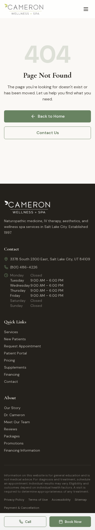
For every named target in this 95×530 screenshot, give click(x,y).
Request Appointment (22, 346)
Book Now (73, 521)
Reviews (10, 429)
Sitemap (81, 500)
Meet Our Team (17, 422)
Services (11, 332)
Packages (12, 436)
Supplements (15, 367)
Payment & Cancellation (21, 508)
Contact (11, 381)
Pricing (9, 360)
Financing (12, 374)
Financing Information (22, 450)
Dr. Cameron (14, 415)
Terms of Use (38, 500)
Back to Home (51, 116)
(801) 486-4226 (23, 267)
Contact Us (47, 132)
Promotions (14, 443)
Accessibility (61, 500)
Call (28, 521)
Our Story (12, 408)
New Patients (15, 339)
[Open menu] (86, 9)
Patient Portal (15, 353)
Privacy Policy (14, 500)
